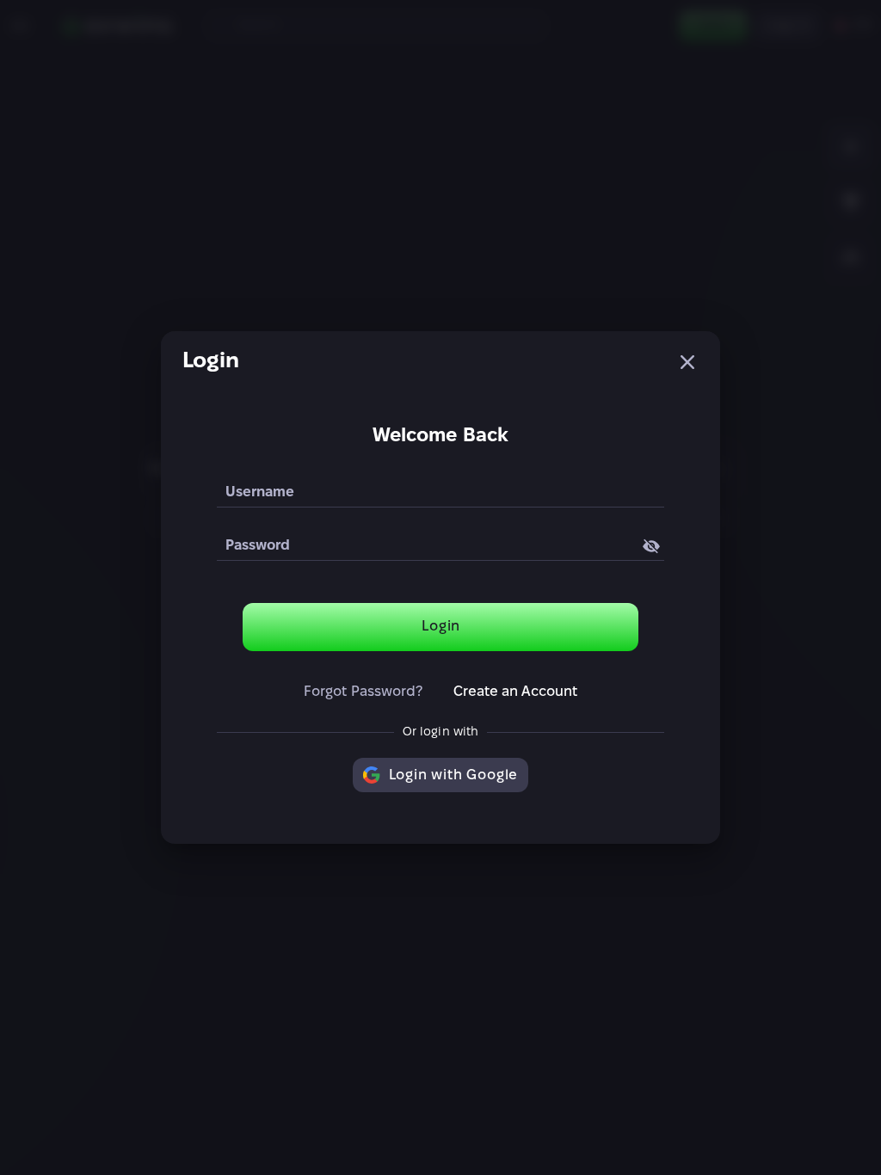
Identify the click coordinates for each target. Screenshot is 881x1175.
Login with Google (454, 775)
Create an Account (515, 692)
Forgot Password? (363, 692)
